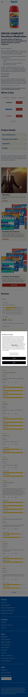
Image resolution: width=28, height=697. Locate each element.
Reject (14, 362)
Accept (14, 358)
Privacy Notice (14, 345)
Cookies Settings (14, 354)
